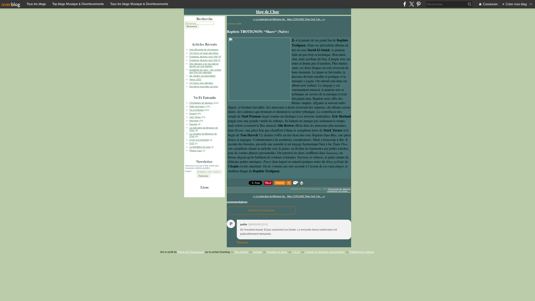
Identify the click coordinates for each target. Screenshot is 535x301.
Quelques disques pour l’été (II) (205, 56)
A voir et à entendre (199, 140)
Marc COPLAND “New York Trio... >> (306, 19)
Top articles (241, 252)
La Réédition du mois (199, 147)
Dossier (193, 124)
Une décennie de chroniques (203, 49)
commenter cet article (337, 191)
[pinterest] (418, 4)
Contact (257, 252)
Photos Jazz (195, 150)
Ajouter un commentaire (261, 210)
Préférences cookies (361, 252)
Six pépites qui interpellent (202, 76)
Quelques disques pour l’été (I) (204, 60)
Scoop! (192, 113)
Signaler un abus (277, 252)
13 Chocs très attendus (201, 83)
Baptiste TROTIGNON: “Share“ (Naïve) (258, 31)
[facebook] (404, 4)
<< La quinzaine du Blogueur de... (270, 19)
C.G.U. (296, 252)
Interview (194, 120)
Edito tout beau (196, 106)
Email (187, 171)
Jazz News (195, 117)
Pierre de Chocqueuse (190, 252)
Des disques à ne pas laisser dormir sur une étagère (204, 65)
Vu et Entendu (196, 110)
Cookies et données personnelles (325, 252)
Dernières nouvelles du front (203, 86)
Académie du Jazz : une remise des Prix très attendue (205, 71)
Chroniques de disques (201, 103)
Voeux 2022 (195, 79)
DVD (191, 143)
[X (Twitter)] (411, 4)
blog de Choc (267, 12)
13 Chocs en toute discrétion (203, 53)
